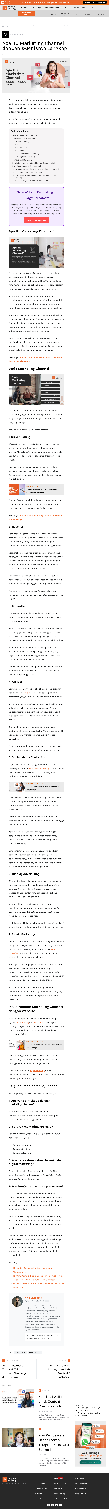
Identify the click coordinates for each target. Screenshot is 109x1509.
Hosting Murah (39, 1483)
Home (4, 25)
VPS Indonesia (80, 1489)
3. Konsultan (22, 147)
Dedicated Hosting (41, 1489)
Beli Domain (39, 1022)
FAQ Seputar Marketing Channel (27, 166)
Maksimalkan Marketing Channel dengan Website (35, 163)
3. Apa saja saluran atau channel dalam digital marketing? (35, 176)
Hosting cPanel (60, 1483)
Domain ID (38, 1499)
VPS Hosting (59, 1489)
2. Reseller (21, 144)
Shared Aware (20, 1352)
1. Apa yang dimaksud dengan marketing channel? (37, 169)
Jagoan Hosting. (22, 1483)
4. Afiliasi (20, 151)
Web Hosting (23, 1022)
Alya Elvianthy (33, 1297)
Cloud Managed (81, 1483)
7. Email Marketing (24, 160)
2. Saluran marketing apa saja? (30, 172)
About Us (37, 1478)
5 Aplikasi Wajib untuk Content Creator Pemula (50, 1401)
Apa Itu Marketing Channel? (25, 135)
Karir (58, 1478)
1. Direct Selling (22, 141)
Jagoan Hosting (37, 1070)
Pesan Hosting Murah (36, 220)
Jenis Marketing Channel (24, 138)
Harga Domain (80, 1494)
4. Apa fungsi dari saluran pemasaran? (33, 180)
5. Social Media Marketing (28, 154)
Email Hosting (59, 1494)
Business (13, 25)
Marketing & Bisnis (27, 25)
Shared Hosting (34, 1352)
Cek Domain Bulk (60, 1499)
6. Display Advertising (26, 157)
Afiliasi (26, 693)
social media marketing (38, 768)
